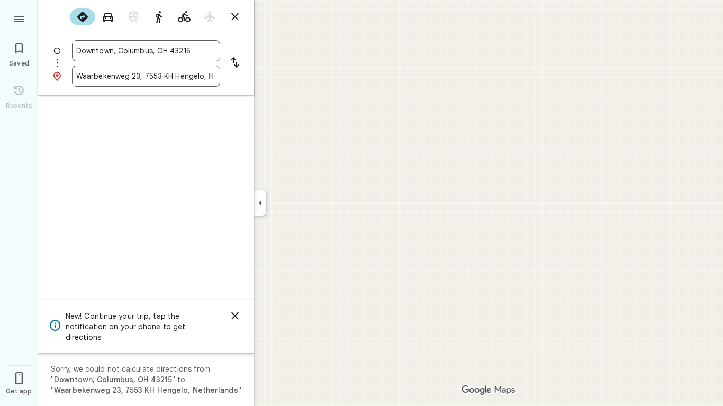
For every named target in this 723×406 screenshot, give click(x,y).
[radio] (82, 16)
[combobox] (146, 50)
